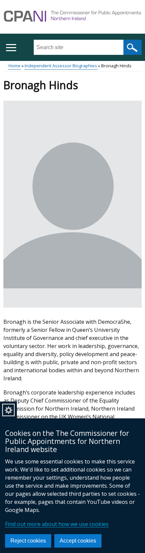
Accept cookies (78, 541)
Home (14, 66)
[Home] (72, 17)
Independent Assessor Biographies (61, 66)
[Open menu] (11, 47)
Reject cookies (28, 541)
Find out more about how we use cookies (57, 524)
